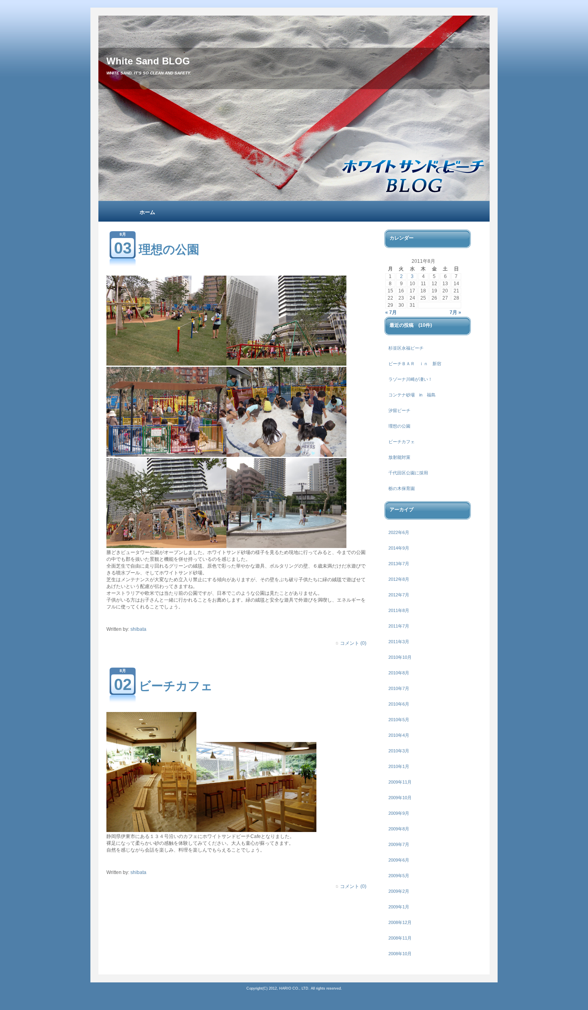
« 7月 (391, 312)
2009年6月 (398, 860)
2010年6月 (398, 704)
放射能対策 (399, 457)
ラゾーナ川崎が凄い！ (410, 379)
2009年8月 (398, 828)
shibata (138, 629)
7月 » (455, 312)
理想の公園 (169, 249)
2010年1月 (398, 766)
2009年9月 (398, 813)
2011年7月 (398, 626)
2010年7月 (398, 688)
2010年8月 (398, 672)
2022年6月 (398, 532)
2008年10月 (400, 953)
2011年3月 (398, 641)
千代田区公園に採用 (408, 472)
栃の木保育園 (401, 488)
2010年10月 (400, 657)
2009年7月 (398, 844)
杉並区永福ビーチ (406, 348)
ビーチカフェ (176, 685)
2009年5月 (398, 875)
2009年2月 (398, 891)
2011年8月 (398, 610)
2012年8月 (398, 579)
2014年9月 (398, 548)
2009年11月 (400, 782)
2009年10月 (400, 797)
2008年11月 (400, 938)
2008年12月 (400, 922)
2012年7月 (398, 594)
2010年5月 (398, 719)
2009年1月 (398, 906)
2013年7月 (398, 563)
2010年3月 (398, 750)
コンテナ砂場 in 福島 (412, 394)
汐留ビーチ (399, 410)
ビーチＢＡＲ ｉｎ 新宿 (414, 363)
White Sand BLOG (148, 61)
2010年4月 (398, 735)
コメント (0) (353, 643)
